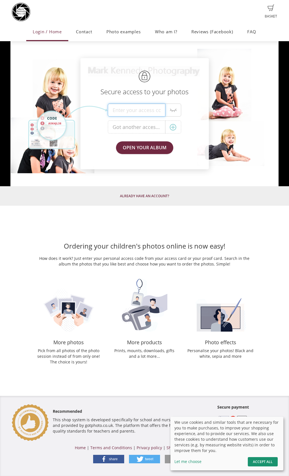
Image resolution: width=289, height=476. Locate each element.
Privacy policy (149, 447)
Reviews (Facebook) (212, 32)
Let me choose (188, 461)
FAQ (251, 32)
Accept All (263, 461)
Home (80, 447)
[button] (108, 459)
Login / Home (47, 32)
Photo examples (123, 32)
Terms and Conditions (111, 447)
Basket (271, 16)
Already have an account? (144, 196)
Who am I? (166, 32)
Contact (84, 32)
